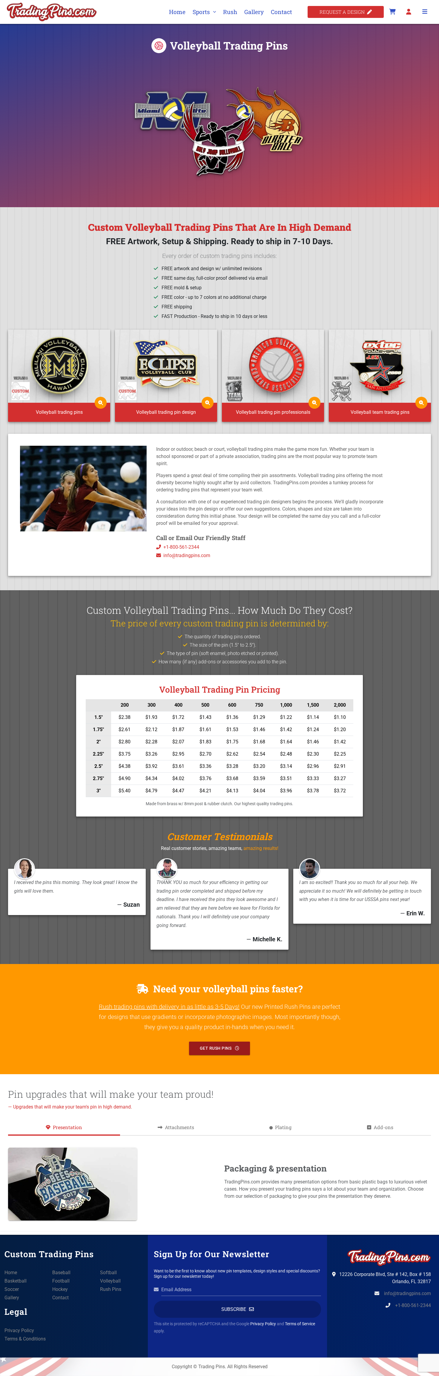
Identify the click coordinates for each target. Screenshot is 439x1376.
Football (61, 1281)
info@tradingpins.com (186, 555)
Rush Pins (110, 1289)
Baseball (61, 1272)
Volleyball (110, 1281)
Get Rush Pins (216, 1048)
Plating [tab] (283, 1127)
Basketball (15, 1281)
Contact (281, 12)
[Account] (408, 11)
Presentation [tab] (67, 1127)
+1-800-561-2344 (181, 547)
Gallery (254, 12)
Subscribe (233, 1309)
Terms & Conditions (25, 1339)
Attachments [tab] (179, 1127)
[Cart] (392, 11)
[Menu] (424, 11)
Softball (108, 1272)
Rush (230, 12)
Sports (201, 12)
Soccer (11, 1289)
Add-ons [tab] (383, 1127)
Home (177, 12)
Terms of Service (300, 1323)
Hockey (60, 1289)
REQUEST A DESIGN (343, 12)
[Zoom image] (101, 403)
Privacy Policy (19, 1330)
